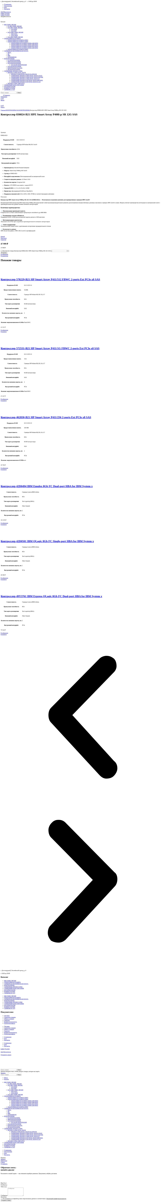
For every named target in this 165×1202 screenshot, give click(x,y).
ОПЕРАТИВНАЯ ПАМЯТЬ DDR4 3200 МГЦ (24, 48)
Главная (3, 110)
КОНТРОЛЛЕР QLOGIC (15, 68)
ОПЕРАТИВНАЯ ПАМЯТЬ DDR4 (18, 41)
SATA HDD (14, 35)
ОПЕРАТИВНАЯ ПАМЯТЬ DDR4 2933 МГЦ (24, 46)
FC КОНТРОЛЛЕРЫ (14, 60)
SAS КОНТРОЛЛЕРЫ (14, 63)
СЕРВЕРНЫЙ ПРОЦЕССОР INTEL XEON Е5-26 (25, 82)
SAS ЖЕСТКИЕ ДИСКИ (15, 27)
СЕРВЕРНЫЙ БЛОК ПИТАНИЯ (14, 988)
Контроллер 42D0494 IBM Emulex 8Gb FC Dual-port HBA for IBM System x (47, 486)
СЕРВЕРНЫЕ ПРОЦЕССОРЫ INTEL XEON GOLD (26, 75)
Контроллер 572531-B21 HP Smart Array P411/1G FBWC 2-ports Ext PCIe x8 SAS (50, 348)
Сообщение (4, 1195)
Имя (2, 1183)
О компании (7, 1037)
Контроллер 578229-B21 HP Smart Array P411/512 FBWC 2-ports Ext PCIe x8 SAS (50, 279)
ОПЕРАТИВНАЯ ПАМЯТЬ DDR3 (18, 40)
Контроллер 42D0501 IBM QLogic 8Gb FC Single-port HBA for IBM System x (47, 541)
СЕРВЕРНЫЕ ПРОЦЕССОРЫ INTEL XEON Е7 (25, 79)
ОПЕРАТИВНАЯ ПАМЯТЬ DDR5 (18, 49)
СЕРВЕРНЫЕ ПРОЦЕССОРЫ (13, 987)
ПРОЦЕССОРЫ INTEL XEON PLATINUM (24, 74)
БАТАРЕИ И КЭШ (9, 990)
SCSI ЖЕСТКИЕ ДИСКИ (15, 37)
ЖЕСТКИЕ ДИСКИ (10, 980)
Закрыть (3, 1073)
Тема (2, 1186)
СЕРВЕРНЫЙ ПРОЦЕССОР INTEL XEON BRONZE (27, 80)
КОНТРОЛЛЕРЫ (11, 110)
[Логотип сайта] (8, 20)
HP (8, 54)
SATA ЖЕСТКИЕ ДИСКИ (15, 32)
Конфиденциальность (10, 1022)
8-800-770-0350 (5, 13)
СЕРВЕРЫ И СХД (9, 993)
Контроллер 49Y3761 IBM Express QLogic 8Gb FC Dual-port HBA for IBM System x (51, 596)
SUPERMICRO (12, 57)
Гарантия (7, 1020)
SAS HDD (14, 29)
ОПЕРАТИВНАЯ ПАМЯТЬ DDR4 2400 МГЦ (24, 43)
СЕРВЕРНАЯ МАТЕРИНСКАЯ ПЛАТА (16, 984)
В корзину (4, 252)
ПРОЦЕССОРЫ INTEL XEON (17, 72)
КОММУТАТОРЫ (9, 991)
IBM (9, 55)
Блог (5, 1038)
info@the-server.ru (6, 12)
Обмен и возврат (9, 1019)
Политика (4, 1197)
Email (2, 1185)
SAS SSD (13, 31)
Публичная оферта (9, 1023)
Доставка (7, 1015)
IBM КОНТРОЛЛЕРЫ (14, 61)
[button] (4, 331)
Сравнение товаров (10, 1017)
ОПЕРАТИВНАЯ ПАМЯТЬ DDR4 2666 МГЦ (24, 44)
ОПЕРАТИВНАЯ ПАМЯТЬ (12, 982)
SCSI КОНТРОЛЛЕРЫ (14, 66)
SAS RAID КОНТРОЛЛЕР (19, 65)
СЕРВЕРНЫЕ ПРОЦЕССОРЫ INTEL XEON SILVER (27, 77)
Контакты (7, 1040)
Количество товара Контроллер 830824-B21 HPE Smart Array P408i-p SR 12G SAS (27, 251)
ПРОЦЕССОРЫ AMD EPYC (16, 83)
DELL (9, 52)
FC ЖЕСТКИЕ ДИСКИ (15, 26)
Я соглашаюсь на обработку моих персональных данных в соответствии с (34, 1198)
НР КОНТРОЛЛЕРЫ (14, 69)
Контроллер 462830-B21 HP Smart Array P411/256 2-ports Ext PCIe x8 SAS (46, 417)
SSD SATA (14, 34)
